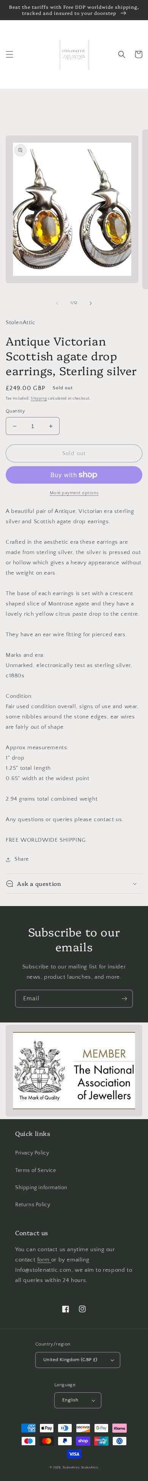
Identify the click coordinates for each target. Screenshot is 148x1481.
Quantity (15, 411)
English (70, 1400)
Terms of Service (35, 1170)
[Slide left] (57, 303)
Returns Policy (32, 1205)
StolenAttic (71, 1467)
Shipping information (41, 1188)
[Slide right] (90, 303)
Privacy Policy (32, 1153)
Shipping (39, 399)
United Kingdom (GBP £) (70, 1359)
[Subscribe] (124, 999)
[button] (9, 54)
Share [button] (21, 859)
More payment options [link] (74, 492)
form (44, 1259)
